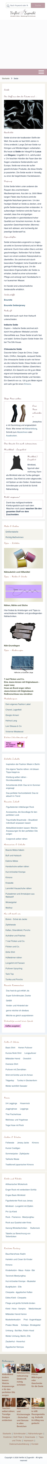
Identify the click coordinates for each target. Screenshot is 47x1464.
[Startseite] (22, 13)
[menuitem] (23, 850)
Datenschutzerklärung (19, 1443)
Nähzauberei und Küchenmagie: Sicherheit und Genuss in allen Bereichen (23, 1417)
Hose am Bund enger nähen (17, 688)
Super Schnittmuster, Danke (18, 995)
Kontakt (34, 1443)
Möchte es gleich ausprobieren (19, 1015)
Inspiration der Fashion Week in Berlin (23, 764)
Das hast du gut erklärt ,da (17, 990)
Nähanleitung (31, 428)
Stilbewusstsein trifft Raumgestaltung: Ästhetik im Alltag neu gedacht (38, 1416)
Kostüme (7, 1437)
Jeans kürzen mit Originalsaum (18, 691)
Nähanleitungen (35, 1433)
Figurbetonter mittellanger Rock (20, 806)
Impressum (28, 1440)
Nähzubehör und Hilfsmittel (17, 571)
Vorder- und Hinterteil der (17, 1005)
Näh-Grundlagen (12, 645)
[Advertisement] (23, 44)
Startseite (6, 78)
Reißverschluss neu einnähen (18, 693)
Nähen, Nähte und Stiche (16, 605)
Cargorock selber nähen (16, 838)
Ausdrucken (11, 435)
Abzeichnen (22, 432)
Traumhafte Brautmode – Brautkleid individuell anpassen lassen (21, 821)
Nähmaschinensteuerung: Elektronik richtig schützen (23, 1378)
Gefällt (9, 1000)
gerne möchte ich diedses (17, 1010)
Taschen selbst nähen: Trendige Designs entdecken (8, 1414)
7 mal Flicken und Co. (14, 679)
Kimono (27, 383)
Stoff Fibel (18, 1437)
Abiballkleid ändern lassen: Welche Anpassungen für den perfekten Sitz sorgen (22, 830)
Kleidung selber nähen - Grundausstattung (16, 778)
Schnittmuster (20, 1433)
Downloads (30, 1437)
